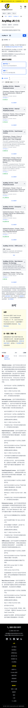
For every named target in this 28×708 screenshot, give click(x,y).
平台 (14, 13)
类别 (4, 13)
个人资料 (14, 701)
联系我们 (11, 299)
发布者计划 (14, 656)
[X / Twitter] (10, 639)
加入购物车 (14, 102)
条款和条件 (14, 681)
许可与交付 (5, 97)
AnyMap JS (16, 16)
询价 (14, 255)
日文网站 (14, 662)
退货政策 (21, 296)
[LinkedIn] (7, 639)
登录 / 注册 (14, 689)
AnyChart (4, 24)
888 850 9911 (15, 627)
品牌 (9, 13)
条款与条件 (7, 296)
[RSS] (21, 639)
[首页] (2, 16)
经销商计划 (14, 659)
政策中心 (14, 669)
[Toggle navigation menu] (10, 35)
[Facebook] (14, 639)
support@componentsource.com (14, 635)
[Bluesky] (17, 639)
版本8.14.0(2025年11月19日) (8, 27)
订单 (14, 698)
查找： (10, 78)
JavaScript (15, 24)
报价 (14, 695)
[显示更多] (26, 1)
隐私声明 (14, 675)
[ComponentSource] (7, 7)
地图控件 (10, 16)
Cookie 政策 (14, 672)
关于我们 (14, 647)
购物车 (14, 692)
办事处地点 (14, 653)
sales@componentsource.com (14, 633)
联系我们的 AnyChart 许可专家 (14, 47)
